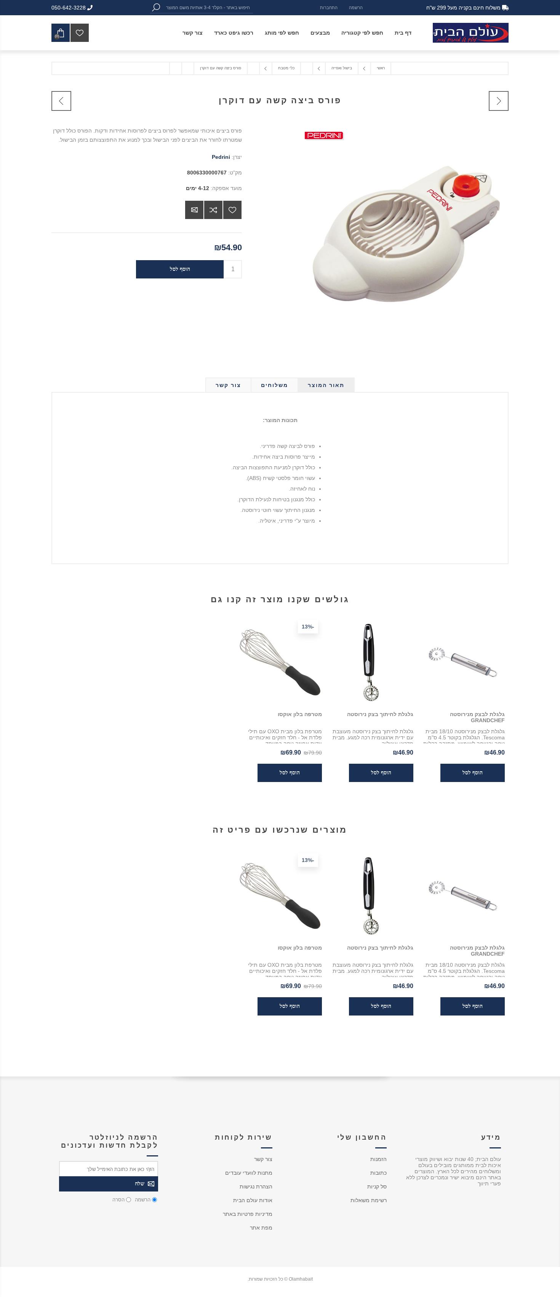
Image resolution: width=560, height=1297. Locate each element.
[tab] (326, 385)
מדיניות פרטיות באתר (247, 1214)
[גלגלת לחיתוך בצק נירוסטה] (371, 662)
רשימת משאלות (368, 1200)
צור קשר (263, 1159)
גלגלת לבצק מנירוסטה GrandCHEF (477, 717)
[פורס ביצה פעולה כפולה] (499, 101)
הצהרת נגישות (256, 1186)
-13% (308, 627)
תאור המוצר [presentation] (326, 385)
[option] (463, 934)
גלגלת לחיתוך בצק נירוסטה (380, 714)
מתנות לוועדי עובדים (248, 1173)
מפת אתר (261, 1228)
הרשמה (356, 7)
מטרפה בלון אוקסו (300, 714)
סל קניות (377, 1186)
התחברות (329, 7)
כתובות (378, 1173)
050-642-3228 (69, 8)
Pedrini (221, 157)
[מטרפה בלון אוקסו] (280, 662)
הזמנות (378, 1159)
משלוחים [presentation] (274, 385)
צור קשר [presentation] (228, 385)
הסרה (118, 1200)
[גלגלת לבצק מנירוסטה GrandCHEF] (463, 662)
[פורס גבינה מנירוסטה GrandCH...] (61, 101)
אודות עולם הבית (252, 1200)
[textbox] (207, 7)
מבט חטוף (474, 895)
